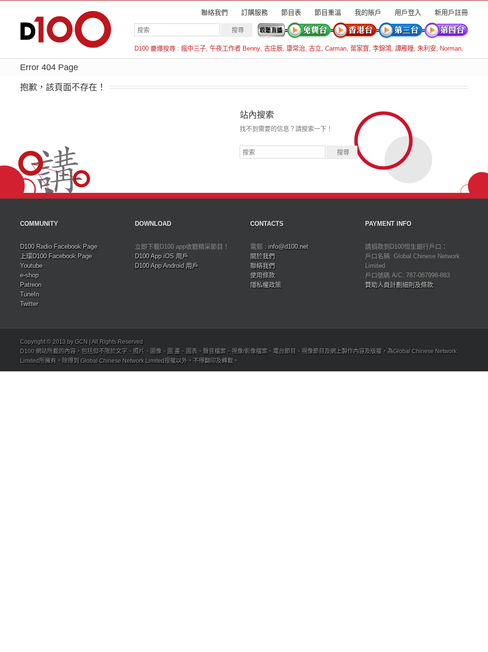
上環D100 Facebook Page (56, 256)
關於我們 (262, 256)
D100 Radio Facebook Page (58, 246)
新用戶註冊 (451, 12)
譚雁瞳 (404, 48)
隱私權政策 (265, 284)
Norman (450, 48)
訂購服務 (254, 12)
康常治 (295, 48)
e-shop (29, 275)
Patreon (30, 284)
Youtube (31, 265)
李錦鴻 (382, 48)
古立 (315, 48)
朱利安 (426, 48)
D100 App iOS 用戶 (161, 256)
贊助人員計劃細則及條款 (399, 284)
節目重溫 (328, 12)
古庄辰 (273, 48)
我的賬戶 (368, 12)
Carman (335, 48)
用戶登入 (408, 12)
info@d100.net (288, 246)
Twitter (29, 303)
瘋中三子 (193, 48)
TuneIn (29, 294)
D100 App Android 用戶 (166, 265)
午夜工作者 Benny (235, 48)
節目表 (291, 12)
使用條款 (262, 275)
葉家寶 (359, 48)
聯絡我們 (214, 12)
